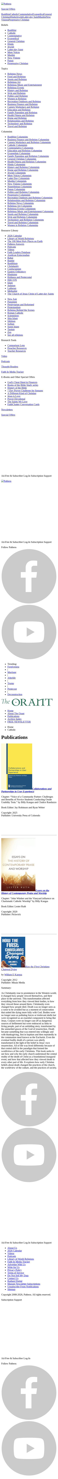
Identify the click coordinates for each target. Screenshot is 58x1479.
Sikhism (11, 321)
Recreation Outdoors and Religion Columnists (29, 197)
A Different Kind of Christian (21, 393)
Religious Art (13, 82)
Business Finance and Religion (22, 104)
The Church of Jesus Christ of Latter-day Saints (30, 293)
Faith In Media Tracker (12, 372)
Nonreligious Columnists (19, 186)
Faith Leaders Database (18, 252)
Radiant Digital (14, 1281)
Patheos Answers (15, 244)
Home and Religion (17, 118)
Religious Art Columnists (19, 206)
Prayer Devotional (16, 399)
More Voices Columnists (19, 175)
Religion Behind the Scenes (20, 310)
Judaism (11, 285)
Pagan (10, 60)
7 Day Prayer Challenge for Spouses (25, 390)
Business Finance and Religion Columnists (28, 139)
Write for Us (13, 1267)
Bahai (10, 258)
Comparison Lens (16, 345)
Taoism (11, 329)
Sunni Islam (13, 326)
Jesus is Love (13, 396)
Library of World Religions (20, 238)
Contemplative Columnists (20, 148)
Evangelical (38, 14)
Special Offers (8, 9)
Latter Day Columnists (18, 178)
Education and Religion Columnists (24, 150)
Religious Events (15, 87)
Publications (13, 716)
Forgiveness (13, 666)
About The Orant (15, 713)
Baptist (10, 260)
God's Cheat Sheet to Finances (22, 382)
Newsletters (7, 409)
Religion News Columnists (20, 203)
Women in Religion (16, 98)
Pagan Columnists (16, 189)
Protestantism (13, 307)
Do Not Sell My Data (17, 1275)
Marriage (11, 672)
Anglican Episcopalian (18, 255)
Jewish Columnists (16, 172)
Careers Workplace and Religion (23, 107)
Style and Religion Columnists (22, 217)
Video (4, 356)
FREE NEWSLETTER (19, 721)
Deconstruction (14, 694)
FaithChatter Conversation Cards (23, 404)
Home (10, 710)
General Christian (16, 41)
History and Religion (17, 90)
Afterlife (11, 678)
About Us (12, 1248)
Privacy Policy (14, 1270)
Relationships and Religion (20, 121)
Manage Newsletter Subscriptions (23, 1284)
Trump (10, 683)
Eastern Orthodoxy (16, 271)
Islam (10, 282)
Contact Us (12, 1278)
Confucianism (14, 269)
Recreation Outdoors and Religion (24, 101)
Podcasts (11, 246)
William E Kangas (13, 974)
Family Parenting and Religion (22, 112)
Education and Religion (18, 109)
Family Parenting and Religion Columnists (28, 156)
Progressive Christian (19, 19)
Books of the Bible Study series (22, 385)
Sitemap (11, 1289)
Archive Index (14, 719)
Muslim (42, 17)
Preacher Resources (17, 348)
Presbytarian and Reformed (20, 304)
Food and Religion (16, 76)
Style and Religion (16, 93)
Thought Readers (9, 366)
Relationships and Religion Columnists (26, 200)
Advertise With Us (16, 1264)
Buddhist (5, 14)
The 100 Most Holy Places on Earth (25, 241)
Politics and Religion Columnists (23, 192)
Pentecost (12, 689)
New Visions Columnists (19, 183)
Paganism (12, 301)
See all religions (15, 335)
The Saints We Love (17, 401)
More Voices (13, 52)
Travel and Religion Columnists (22, 222)
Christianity (13, 266)
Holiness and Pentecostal (19, 277)
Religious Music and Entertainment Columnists (30, 211)
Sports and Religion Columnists (22, 214)
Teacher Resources (16, 351)
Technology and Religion (19, 123)
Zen (9, 332)
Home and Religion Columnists (22, 170)
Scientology (13, 315)
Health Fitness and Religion (20, 115)
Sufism (10, 324)
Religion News (14, 74)
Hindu (13, 17)
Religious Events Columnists (21, 208)
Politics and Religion (17, 96)
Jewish (19, 17)
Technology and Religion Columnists (25, 219)
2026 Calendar (14, 235)
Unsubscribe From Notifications (23, 1286)
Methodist (12, 291)
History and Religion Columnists (23, 167)
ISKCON (12, 280)
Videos (10, 249)
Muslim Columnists (16, 181)
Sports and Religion (17, 79)
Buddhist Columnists (17, 136)
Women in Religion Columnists (22, 225)
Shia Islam (12, 318)
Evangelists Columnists (18, 153)
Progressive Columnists (18, 195)
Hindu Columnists (16, 164)
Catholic (14, 14)
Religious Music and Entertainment (24, 85)
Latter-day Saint (31, 17)
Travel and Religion (17, 126)
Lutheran (11, 288)
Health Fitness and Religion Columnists (26, 161)
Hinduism (12, 274)
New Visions (13, 58)
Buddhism (12, 263)
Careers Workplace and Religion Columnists (29, 142)
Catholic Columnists (17, 145)
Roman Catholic (15, 313)
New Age (12, 299)
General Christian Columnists (21, 159)
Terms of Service (15, 1272)
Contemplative (25, 14)
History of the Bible (17, 387)
